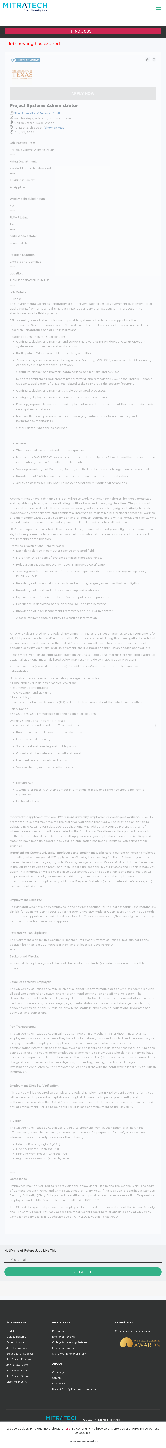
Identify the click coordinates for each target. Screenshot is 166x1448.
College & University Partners (70, 1342)
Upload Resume (16, 1336)
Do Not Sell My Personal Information (74, 1389)
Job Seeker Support (19, 1376)
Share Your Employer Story (69, 1353)
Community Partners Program (133, 1331)
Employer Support (63, 1348)
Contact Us (58, 1383)
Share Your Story (16, 1382)
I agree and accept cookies (83, 1441)
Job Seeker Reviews (18, 1359)
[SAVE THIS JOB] (154, 59)
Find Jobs (12, 1331)
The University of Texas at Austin (38, 113)
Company (58, 1372)
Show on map (54, 127)
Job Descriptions (17, 1348)
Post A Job (58, 1331)
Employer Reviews (63, 1336)
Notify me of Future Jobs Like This (30, 1250)
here (67, 1428)
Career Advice (15, 1342)
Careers (57, 1378)
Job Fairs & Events (17, 1365)
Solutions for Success (20, 1353)
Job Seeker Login (17, 1370)
